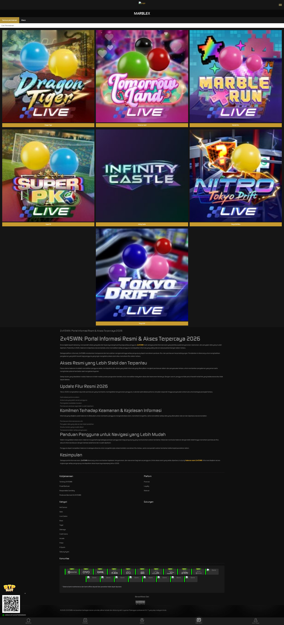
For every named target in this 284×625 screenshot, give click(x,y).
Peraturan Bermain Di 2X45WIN (70, 495)
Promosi (147, 482)
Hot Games (63, 507)
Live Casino (63, 516)
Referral (146, 491)
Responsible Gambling (67, 491)
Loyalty (146, 486)
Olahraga (62, 529)
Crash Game (63, 534)
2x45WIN (140, 345)
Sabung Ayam (64, 552)
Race (61, 521)
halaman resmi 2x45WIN (193, 460)
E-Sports (62, 547)
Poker (61, 543)
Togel (61, 525)
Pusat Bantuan (64, 486)
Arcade (61, 538)
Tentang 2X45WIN (65, 482)
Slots (61, 512)
